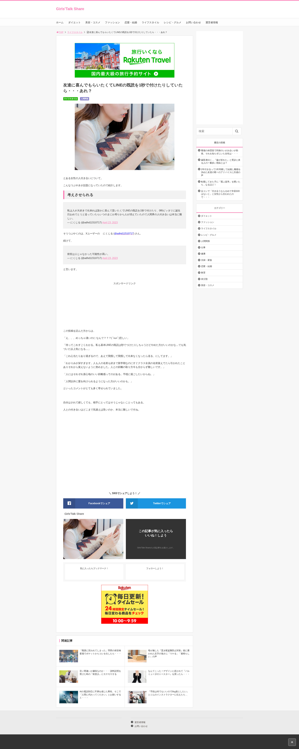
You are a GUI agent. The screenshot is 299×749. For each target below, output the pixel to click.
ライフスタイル (150, 22)
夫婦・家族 (206, 260)
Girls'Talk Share (70, 9)
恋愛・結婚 (131, 22)
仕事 (203, 247)
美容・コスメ (92, 22)
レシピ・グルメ (172, 22)
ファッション (112, 22)
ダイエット (74, 22)
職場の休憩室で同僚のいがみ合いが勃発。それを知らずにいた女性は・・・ (219, 152)
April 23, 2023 (110, 222)
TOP (61, 32)
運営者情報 (212, 22)
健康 (203, 253)
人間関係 (84, 99)
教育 (203, 272)
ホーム (60, 22)
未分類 (204, 279)
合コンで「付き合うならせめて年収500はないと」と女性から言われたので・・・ (220, 194)
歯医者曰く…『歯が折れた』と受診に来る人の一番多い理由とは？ (220, 161)
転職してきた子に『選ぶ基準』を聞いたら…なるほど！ (220, 183)
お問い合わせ (193, 22)
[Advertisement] (124, 307)
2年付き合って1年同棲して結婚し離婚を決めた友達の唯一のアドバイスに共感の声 (221, 172)
